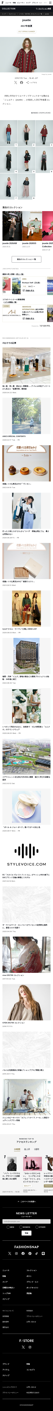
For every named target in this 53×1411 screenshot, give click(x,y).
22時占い (47, 2)
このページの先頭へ (28, 1201)
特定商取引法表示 (32, 1393)
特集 (14, 2)
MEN (12, 1227)
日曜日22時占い (8, 1288)
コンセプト (30, 1370)
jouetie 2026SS (29, 243)
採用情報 (5, 1316)
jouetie (47, 14)
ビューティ (21, 2)
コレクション (12, 14)
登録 (26, 1233)
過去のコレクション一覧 (26, 259)
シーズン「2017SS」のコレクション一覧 (30, 14)
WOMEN (26, 1227)
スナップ (5, 1299)
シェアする (33, 82)
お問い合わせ (31, 1322)
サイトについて (8, 1311)
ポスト (29, 1276)
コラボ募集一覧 (10, 302)
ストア (28, 2)
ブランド (5, 1364)
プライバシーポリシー (34, 1316)
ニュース (8, 2)
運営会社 (5, 1327)
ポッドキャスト (32, 1288)
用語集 (29, 1293)
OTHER (42, 1227)
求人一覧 (19, 274)
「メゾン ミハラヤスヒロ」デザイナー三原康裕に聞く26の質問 (11, 1176)
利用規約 (29, 1311)
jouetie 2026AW (9, 243)
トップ (4, 14)
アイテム (5, 1370)
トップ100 (6, 1293)
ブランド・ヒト (37, 2)
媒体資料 (5, 1322)
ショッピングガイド (9, 1387)
